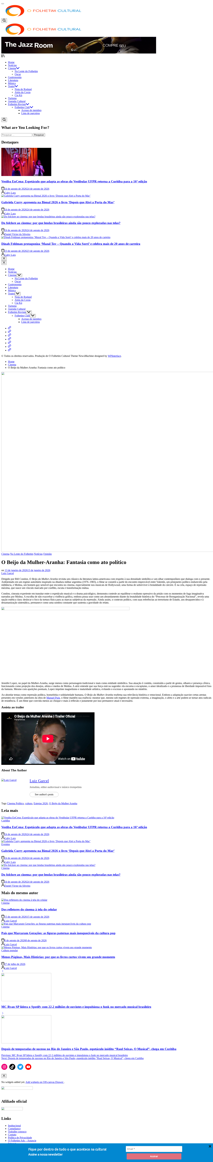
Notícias (12, 65)
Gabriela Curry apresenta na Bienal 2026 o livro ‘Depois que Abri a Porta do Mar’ (57, 202)
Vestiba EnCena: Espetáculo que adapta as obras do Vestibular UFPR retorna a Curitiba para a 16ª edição (74, 181)
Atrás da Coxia (22, 92)
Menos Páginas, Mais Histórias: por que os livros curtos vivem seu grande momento (58, 957)
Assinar (154, 1156)
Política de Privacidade (20, 1137)
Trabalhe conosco (17, 1131)
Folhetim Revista (17, 104)
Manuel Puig (53, 697)
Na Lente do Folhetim (26, 71)
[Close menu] (4, 1076)
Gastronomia (14, 77)
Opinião (47, 553)
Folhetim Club (22, 107)
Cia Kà (18, 95)
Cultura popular (9, 950)
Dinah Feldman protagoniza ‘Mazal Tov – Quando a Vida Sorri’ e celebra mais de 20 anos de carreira (70, 244)
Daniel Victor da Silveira (17, 234)
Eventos (5, 844)
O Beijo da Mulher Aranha (63, 803)
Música (12, 83)
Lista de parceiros (30, 113)
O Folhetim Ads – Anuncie (22, 1140)
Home (11, 62)
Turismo (12, 98)
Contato (12, 1134)
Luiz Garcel (7, 573)
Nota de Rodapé (23, 89)
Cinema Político (15, 803)
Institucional (14, 1125)
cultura (28, 803)
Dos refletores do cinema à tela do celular (29, 909)
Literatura (13, 80)
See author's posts (44, 794)
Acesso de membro (31, 110)
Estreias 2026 (41, 803)
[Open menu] (106, 56)
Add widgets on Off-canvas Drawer (44, 1082)
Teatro (11, 86)
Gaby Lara (10, 192)
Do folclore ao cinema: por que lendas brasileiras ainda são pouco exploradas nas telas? (60, 223)
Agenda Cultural (16, 101)
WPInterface (114, 355)
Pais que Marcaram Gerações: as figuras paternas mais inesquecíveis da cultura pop (58, 933)
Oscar (18, 74)
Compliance (14, 1128)
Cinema (12, 68)
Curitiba (5, 820)
